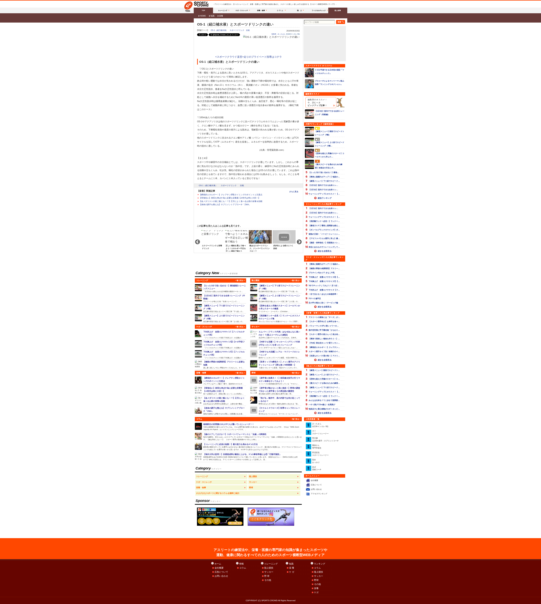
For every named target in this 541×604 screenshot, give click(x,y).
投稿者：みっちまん (278, 34)
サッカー (268, 572)
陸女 (316, 461)
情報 (241, 564)
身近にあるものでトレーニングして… (324, 247)
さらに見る (293, 192)
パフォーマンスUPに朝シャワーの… (324, 326)
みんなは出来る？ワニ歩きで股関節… (324, 400)
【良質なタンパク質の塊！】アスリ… (324, 356)
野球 (316, 580)
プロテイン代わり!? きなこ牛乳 (322, 273)
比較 (248, 30)
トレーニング (222, 10)
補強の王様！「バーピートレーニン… (324, 234)
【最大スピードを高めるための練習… (324, 383)
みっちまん (320, 425)
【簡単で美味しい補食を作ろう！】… (324, 339)
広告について (316, 485)
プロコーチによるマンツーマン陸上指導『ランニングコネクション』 (329, 82)
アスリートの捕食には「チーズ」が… (324, 317)
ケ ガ (291, 572)
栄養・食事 (261, 10)
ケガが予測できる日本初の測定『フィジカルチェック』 (329, 71)
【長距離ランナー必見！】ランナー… (324, 221)
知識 (212, 16)
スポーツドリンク (237, 30)
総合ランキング (325, 198)
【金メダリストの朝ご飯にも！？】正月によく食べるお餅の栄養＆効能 (230, 201)
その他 (267, 580)
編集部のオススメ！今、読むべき (317, 102)
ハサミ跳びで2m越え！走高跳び (322, 404)
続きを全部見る (325, 251)
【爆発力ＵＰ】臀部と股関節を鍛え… (324, 226)
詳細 (220, 288)
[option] (212, 240)
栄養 (221, 16)
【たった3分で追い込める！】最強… (324, 172)
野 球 (266, 576)
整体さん (316, 446)
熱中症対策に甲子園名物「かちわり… (324, 330)
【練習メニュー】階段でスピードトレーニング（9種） (329, 133)
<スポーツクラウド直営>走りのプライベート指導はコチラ (248, 56)
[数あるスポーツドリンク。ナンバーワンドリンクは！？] (260, 240)
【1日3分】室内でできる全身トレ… (323, 185)
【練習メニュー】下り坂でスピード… (324, 181)
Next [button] (297, 240)
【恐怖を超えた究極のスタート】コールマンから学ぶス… (329, 155)
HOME (203, 16)
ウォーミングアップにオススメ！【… (324, 194)
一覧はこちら (221, 476)
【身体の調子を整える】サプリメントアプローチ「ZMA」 (225, 204)
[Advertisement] (248, 47)
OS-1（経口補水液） (219, 30)
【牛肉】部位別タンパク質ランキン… (324, 343)
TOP (203, 10)
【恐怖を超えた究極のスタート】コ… (324, 379)
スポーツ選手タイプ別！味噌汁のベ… (324, 351)
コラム (280, 10)
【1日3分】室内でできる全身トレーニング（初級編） (329, 112)
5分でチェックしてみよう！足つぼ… (324, 285)
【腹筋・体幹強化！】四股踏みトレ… (324, 243)
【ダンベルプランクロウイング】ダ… (324, 230)
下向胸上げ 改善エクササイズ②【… (324, 277)
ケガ (316, 592)
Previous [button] (196, 240)
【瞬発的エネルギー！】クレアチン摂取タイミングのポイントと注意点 (230, 194)
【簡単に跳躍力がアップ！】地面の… (324, 177)
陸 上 (299, 10)
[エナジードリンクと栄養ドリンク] (212, 240)
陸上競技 (268, 568)
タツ (320, 432)
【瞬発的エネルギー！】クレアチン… (324, 347)
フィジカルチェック (319, 10)
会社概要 (314, 480)
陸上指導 (338, 10)
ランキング (319, 564)
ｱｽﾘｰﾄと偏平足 (315, 298)
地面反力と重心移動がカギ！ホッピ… (324, 409)
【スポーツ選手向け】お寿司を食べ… (324, 321)
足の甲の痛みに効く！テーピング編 (323, 303)
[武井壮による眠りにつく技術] (284, 240)
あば (316, 468)
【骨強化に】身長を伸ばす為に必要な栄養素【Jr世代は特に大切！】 (229, 198)
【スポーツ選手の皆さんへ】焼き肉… (324, 334)
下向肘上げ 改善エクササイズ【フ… (324, 290)
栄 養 (291, 568)
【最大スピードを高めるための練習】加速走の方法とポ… (328, 166)
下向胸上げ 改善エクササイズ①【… (324, 281)
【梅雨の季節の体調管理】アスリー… (324, 268)
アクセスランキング (319, 494)
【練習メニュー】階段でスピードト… (324, 370)
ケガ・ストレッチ (242, 10)
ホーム (217, 564)
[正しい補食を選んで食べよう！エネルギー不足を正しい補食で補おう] (236, 240)
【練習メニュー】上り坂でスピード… (324, 375)
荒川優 (325, 439)
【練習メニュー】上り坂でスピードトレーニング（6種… (329, 144)
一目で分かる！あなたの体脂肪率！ (323, 294)
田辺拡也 (320, 453)
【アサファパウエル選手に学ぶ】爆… (324, 238)
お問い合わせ (316, 489)
